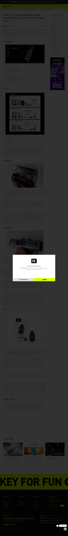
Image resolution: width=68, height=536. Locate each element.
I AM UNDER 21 (23, 279)
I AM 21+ (44, 279)
